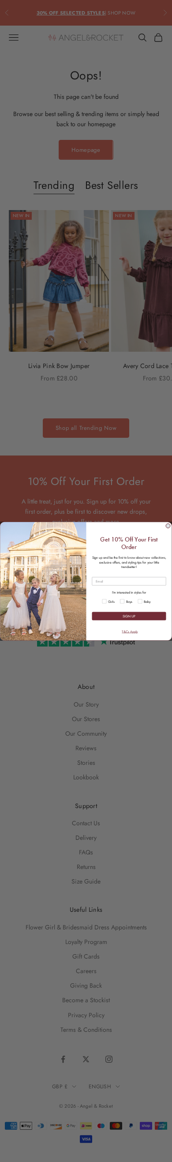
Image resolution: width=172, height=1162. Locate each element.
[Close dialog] (168, 525)
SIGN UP (129, 615)
